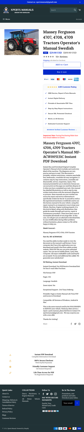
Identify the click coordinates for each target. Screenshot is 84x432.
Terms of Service (8, 405)
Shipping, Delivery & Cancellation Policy (9, 401)
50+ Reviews (62, 56)
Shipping (46, 60)
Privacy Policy (7, 412)
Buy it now (62, 72)
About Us (5, 394)
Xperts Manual (12, 428)
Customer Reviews (9, 418)
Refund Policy (7, 409)
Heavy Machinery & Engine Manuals (31, 395)
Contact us (6, 397)
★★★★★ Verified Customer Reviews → (62, 130)
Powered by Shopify (23, 428)
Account (79, 19)
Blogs (4, 415)
